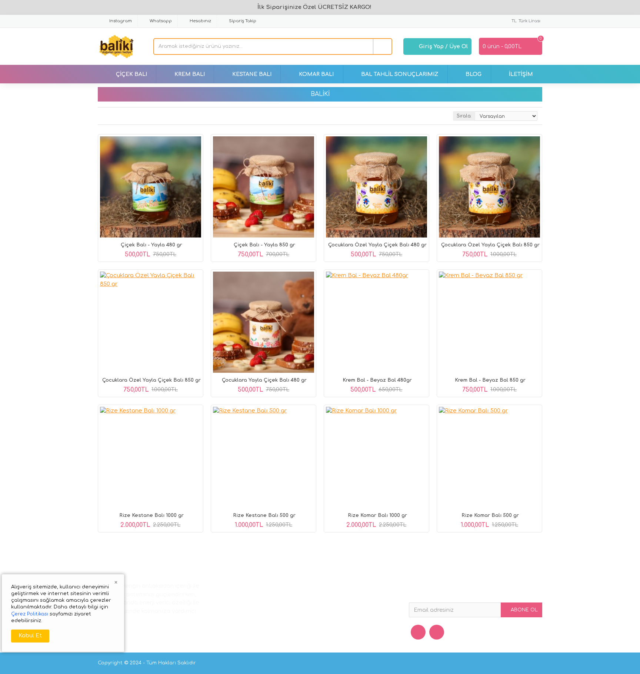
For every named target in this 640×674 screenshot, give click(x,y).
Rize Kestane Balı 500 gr (264, 515)
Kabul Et (30, 636)
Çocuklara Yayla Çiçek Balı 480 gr (264, 380)
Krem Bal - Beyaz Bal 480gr (377, 380)
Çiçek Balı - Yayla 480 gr (151, 245)
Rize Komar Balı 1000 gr (377, 515)
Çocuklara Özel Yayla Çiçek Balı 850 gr (490, 245)
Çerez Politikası (29, 614)
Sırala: (464, 116)
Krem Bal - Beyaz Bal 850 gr (490, 380)
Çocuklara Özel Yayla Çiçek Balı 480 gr (377, 245)
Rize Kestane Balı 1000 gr (151, 515)
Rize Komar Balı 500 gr (490, 515)
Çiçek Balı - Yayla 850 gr (264, 245)
